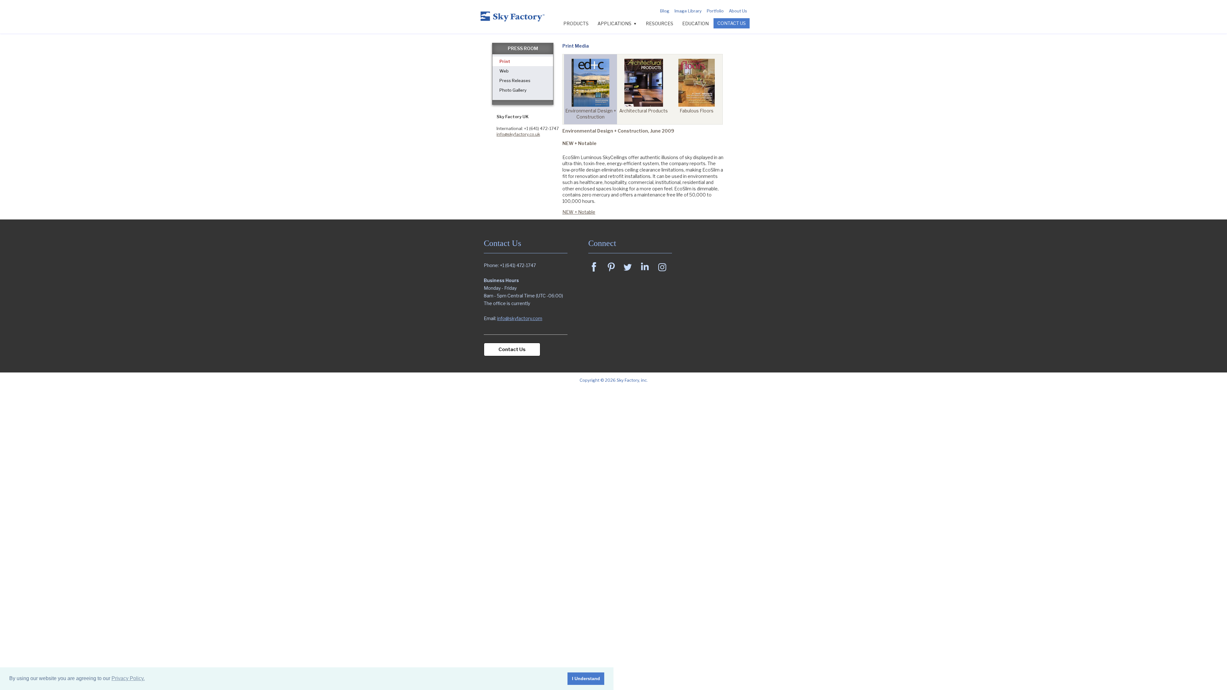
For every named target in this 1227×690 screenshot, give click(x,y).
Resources (659, 23)
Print (504, 61)
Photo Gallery (513, 90)
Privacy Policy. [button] (128, 678)
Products (576, 23)
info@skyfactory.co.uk (518, 134)
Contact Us (731, 23)
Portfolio (715, 10)
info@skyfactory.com (519, 318)
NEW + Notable (578, 212)
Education (695, 23)
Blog (664, 10)
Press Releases (514, 80)
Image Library (688, 10)
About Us (738, 10)
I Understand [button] (586, 678)
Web (504, 70)
